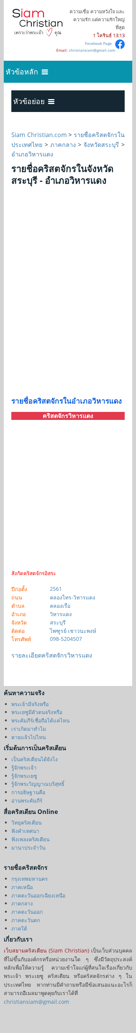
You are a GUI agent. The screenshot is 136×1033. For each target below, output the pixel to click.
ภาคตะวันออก (27, 911)
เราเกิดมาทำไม (28, 728)
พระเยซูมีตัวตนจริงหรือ (36, 712)
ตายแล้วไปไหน (28, 737)
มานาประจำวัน (28, 847)
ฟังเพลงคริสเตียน (30, 839)
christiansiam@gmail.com (92, 50)
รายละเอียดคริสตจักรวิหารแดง (51, 655)
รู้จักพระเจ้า (24, 767)
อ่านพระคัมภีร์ (26, 800)
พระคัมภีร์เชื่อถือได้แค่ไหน (40, 720)
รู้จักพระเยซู (24, 775)
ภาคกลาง (63, 144)
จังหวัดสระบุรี (101, 144)
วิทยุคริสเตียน (26, 822)
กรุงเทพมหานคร (29, 878)
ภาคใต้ (19, 928)
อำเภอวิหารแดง (32, 154)
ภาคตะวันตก (25, 920)
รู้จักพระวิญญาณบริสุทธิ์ (37, 783)
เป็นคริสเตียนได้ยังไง (34, 759)
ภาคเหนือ (22, 887)
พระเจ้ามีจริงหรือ (30, 704)
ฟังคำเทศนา (25, 830)
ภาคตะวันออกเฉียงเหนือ (38, 895)
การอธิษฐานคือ (28, 792)
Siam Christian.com (39, 135)
